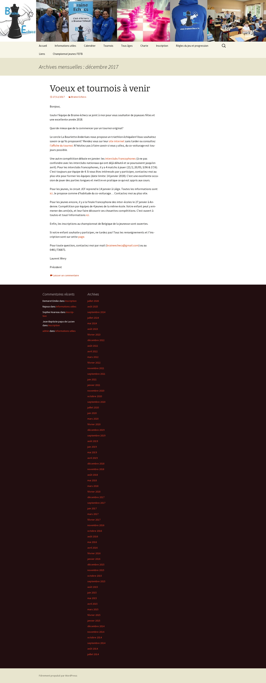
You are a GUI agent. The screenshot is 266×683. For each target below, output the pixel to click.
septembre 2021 (96, 373)
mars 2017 (92, 514)
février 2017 (93, 519)
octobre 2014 (94, 637)
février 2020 (93, 424)
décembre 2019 (95, 430)
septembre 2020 (96, 401)
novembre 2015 (95, 570)
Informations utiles (65, 45)
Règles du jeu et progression (192, 45)
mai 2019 (92, 452)
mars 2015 (92, 609)
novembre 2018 (95, 469)
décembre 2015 (95, 564)
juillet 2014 (93, 654)
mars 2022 (92, 357)
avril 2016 (92, 547)
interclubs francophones (120, 158)
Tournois (108, 45)
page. (81, 236)
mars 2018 (92, 486)
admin (46, 331)
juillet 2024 (93, 317)
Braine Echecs (78, 96)
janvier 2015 (93, 620)
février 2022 (93, 362)
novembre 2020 (95, 390)
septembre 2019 (96, 435)
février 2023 (93, 334)
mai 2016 (92, 542)
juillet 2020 (93, 407)
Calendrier (90, 45)
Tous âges (127, 45)
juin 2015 (92, 592)
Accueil (43, 45)
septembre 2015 (96, 581)
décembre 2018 (95, 463)
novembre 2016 (95, 525)
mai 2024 (92, 323)
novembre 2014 (95, 631)
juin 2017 (92, 508)
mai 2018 (92, 480)
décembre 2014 (95, 626)
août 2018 (92, 474)
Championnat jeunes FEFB (68, 54)
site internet (116, 141)
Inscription (162, 45)
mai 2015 (92, 598)
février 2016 (93, 553)
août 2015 (92, 587)
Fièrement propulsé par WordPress (58, 675)
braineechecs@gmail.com (123, 245)
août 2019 (92, 441)
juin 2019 (92, 446)
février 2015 (93, 615)
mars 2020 (92, 418)
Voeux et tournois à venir (100, 88)
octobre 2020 (94, 396)
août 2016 (92, 536)
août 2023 (92, 329)
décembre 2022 (95, 340)
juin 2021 (92, 379)
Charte (144, 45)
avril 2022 (92, 351)
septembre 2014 (96, 643)
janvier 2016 (93, 559)
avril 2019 (92, 458)
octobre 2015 (94, 575)
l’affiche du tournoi (61, 145)
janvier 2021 (93, 385)
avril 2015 (92, 603)
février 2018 (93, 491)
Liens (42, 54)
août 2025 (92, 306)
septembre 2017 (96, 502)
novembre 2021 (95, 368)
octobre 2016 (94, 530)
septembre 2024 (96, 312)
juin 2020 (92, 413)
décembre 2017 (95, 497)
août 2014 (92, 648)
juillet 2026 (93, 301)
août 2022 (92, 345)
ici (51, 193)
